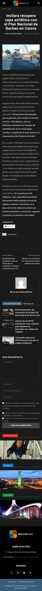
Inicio (4, 9)
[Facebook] (10, 39)
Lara (9, 9)
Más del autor (28, 304)
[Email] (26, 39)
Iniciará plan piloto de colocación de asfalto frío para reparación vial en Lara (27, 312)
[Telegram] (31, 39)
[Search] (38, 3)
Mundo (5, 327)
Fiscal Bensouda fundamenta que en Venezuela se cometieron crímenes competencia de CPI (10, 264)
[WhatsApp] (21, 39)
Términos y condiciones (26, 582)
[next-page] (7, 349)
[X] (15, 39)
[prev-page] (3, 349)
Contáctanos (12, 582)
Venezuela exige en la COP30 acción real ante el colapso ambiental (26, 340)
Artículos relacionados (12, 304)
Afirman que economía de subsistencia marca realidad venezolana (31, 261)
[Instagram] (18, 573)
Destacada (6, 315)
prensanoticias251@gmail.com (26, 557)
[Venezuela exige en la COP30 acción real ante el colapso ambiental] (8, 340)
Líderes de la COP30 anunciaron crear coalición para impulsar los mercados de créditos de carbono (27, 326)
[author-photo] (21, 289)
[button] (4, 3)
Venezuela (6, 343)
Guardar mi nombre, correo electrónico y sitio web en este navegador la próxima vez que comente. (20, 405)
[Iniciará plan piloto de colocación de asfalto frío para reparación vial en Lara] (8, 312)
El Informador (12, 234)
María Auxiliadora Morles (14, 33)
